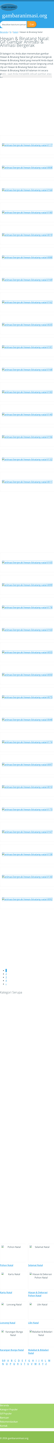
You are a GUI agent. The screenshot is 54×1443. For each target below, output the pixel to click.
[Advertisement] (27, 106)
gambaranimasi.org (24, 15)
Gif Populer (6, 1413)
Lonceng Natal (7, 1322)
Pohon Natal (6, 1265)
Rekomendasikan (9, 1421)
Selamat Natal (35, 1265)
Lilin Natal (33, 1322)
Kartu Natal (6, 1292)
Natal (15, 32)
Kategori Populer (9, 1409)
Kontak (3, 1425)
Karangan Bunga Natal (12, 1350)
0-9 (3, 1360)
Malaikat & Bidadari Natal (38, 1351)
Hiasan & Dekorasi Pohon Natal (37, 1294)
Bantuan (4, 1417)
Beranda (4, 32)
